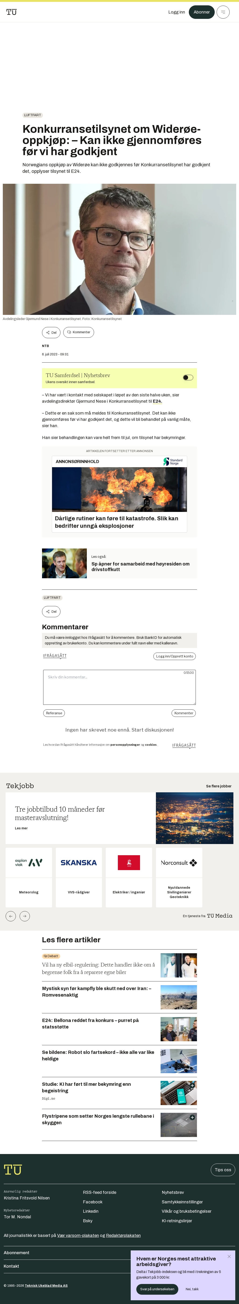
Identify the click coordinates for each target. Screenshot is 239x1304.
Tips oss (223, 1170)
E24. (157, 401)
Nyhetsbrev (173, 1192)
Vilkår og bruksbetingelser (186, 1211)
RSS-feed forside (99, 1192)
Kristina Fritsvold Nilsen (27, 1198)
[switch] (188, 377)
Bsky (87, 1221)
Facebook (92, 1202)
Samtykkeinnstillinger (182, 1202)
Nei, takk (192, 1289)
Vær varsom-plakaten (78, 1235)
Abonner (202, 12)
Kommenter (81, 332)
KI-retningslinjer (177, 1221)
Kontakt (11, 1266)
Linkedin (90, 1211)
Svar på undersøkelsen (157, 1289)
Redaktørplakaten (123, 1235)
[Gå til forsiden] (12, 12)
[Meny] (223, 12)
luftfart (32, 115)
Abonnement (16, 1252)
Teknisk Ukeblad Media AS (46, 1285)
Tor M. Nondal (17, 1217)
